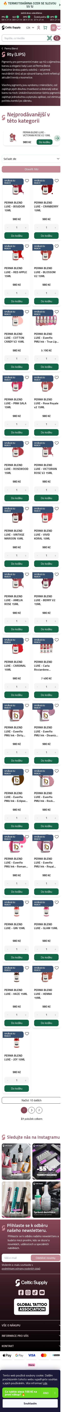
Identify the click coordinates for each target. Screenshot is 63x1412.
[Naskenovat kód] (49, 38)
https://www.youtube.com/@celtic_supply (42, 1292)
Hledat (56, 38)
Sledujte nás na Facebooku (21, 1292)
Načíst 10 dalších (31, 1100)
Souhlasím (30, 1403)
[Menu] (54, 27)
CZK (28, 27)
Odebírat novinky (45, 1258)
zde (45, 1383)
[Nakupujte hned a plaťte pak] (56, 1355)
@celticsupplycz (35, 1292)
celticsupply (28, 1292)
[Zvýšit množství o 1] (25, 227)
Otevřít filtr (31, 169)
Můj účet (38, 27)
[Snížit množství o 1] (7, 227)
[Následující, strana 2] (31, 1110)
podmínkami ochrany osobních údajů (21, 1268)
